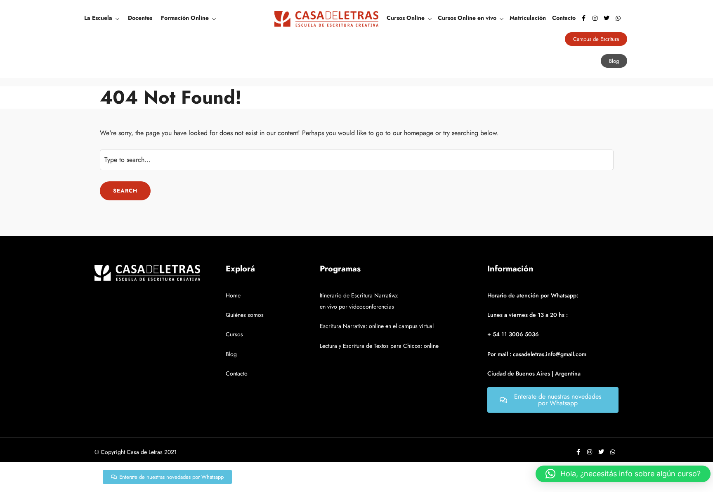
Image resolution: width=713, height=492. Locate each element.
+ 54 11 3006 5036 (513, 334)
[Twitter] (606, 18)
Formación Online (185, 18)
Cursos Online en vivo (467, 18)
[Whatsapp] (618, 18)
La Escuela (98, 18)
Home (233, 295)
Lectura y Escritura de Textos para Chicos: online (379, 346)
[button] (623, 474)
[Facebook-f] (583, 18)
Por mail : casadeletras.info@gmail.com (536, 354)
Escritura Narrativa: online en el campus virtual (377, 326)
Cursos (234, 334)
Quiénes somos (245, 315)
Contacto (564, 18)
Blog (231, 354)
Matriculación (528, 18)
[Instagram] (595, 18)
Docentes (140, 18)
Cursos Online (406, 18)
